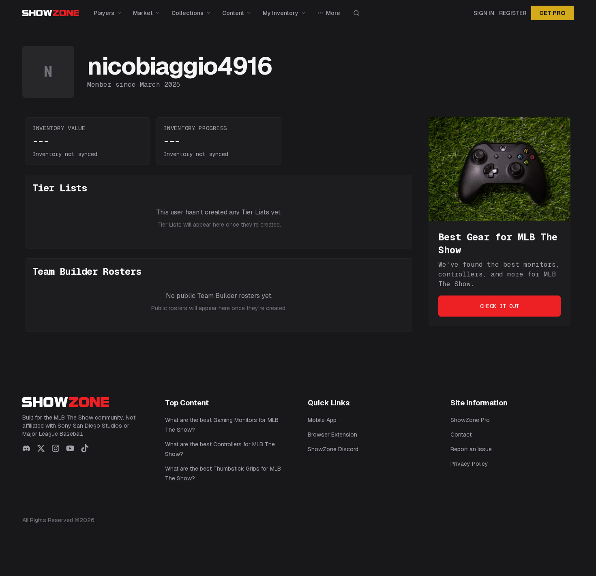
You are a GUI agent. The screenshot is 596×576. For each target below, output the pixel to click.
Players (104, 13)
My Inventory (280, 13)
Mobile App (322, 420)
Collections (188, 13)
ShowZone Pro (470, 420)
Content (233, 13)
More (333, 13)
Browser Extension (332, 434)
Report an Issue (471, 449)
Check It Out (499, 306)
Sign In (484, 13)
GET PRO (552, 13)
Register (512, 13)
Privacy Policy (469, 463)
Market (143, 13)
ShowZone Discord (333, 449)
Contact (461, 434)
